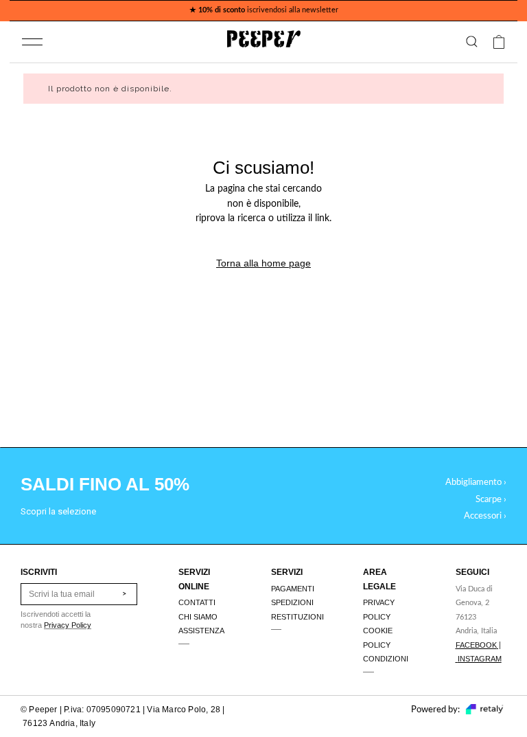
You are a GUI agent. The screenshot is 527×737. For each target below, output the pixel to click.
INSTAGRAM (480, 659)
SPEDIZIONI (292, 602)
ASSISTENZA (201, 630)
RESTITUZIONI (297, 617)
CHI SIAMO (198, 617)
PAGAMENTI (292, 589)
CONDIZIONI (385, 659)
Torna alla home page (263, 263)
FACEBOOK (476, 645)
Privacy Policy (67, 625)
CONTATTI (196, 602)
